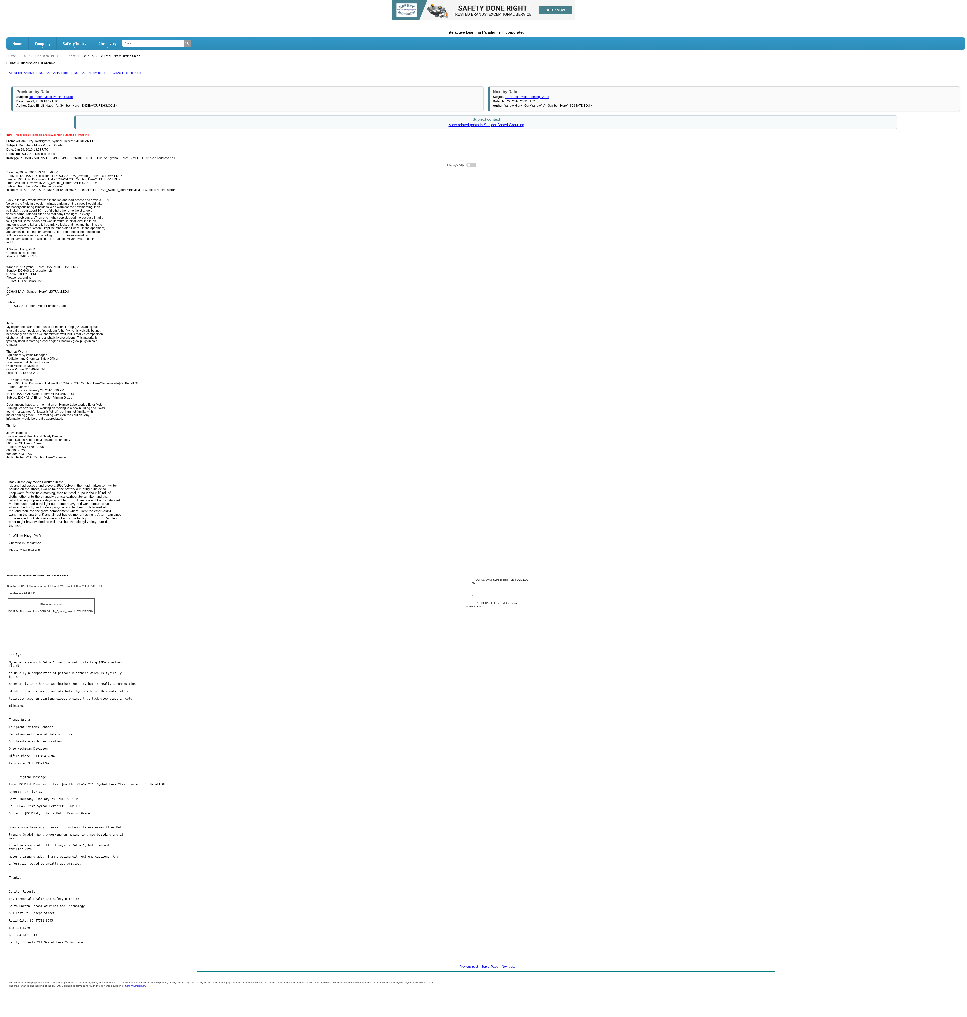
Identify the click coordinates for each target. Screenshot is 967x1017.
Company (42, 43)
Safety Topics (74, 43)
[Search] (187, 43)
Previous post (468, 966)
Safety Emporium (135, 985)
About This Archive (21, 73)
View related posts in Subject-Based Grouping (486, 125)
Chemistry (107, 43)
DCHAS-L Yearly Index (89, 73)
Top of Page (490, 966)
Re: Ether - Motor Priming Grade (51, 97)
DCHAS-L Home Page (125, 73)
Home (17, 43)
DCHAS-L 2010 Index (53, 73)
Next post (508, 966)
